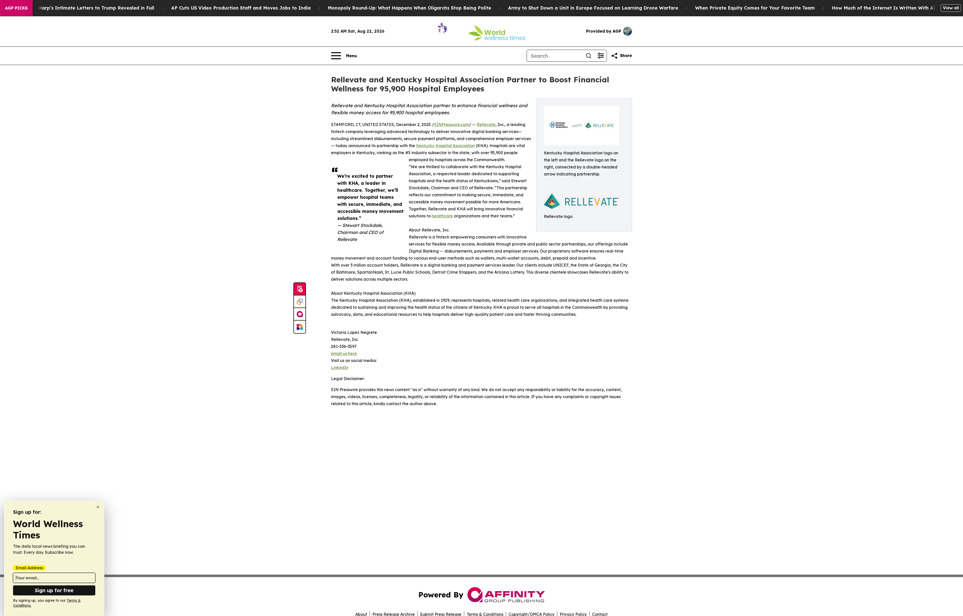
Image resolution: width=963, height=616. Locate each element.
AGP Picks (16, 8)
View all (951, 7)
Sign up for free (54, 590)
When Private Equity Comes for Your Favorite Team (755, 8)
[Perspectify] (299, 301)
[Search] (589, 55)
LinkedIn (339, 367)
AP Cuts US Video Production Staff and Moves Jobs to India (241, 8)
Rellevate (486, 124)
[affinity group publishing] (299, 314)
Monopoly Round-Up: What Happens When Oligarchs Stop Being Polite (409, 8)
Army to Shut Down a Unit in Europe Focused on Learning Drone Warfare (593, 8)
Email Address (29, 567)
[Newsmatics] (299, 327)
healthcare (442, 215)
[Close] (98, 507)
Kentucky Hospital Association (445, 145)
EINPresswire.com (451, 124)
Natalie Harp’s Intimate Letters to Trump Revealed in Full (87, 8)
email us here (344, 353)
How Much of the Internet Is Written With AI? (885, 8)
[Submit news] (299, 289)
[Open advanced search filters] (601, 55)
